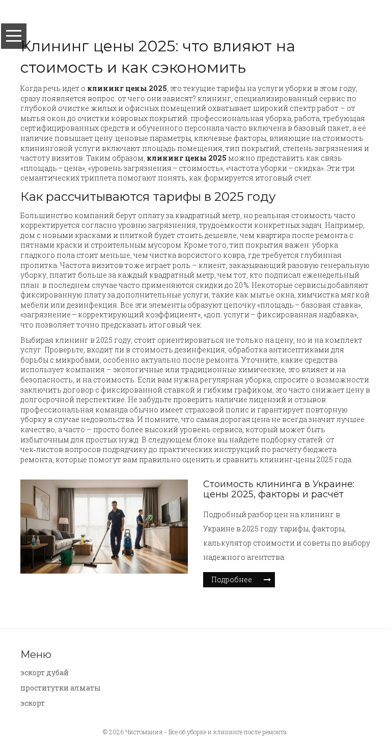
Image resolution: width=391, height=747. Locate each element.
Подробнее (231, 579)
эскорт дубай (44, 672)
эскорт (32, 703)
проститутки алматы (60, 688)
